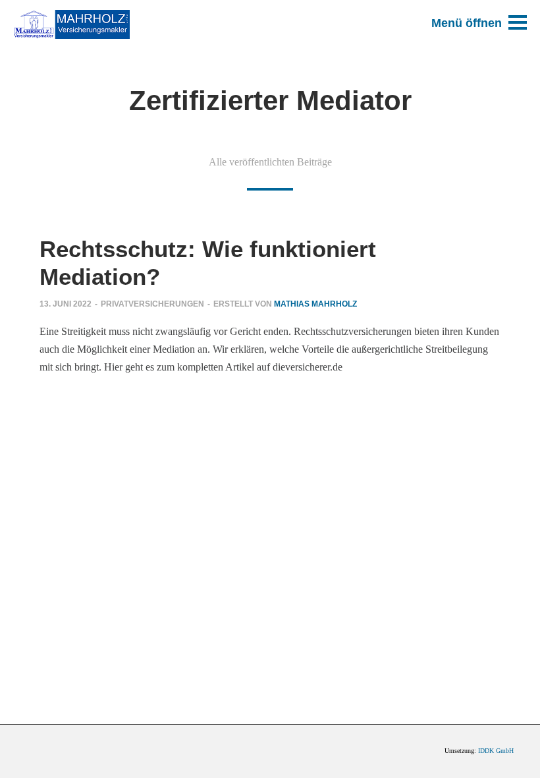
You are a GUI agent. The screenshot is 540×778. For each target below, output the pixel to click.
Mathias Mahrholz (315, 304)
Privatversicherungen (152, 304)
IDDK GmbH (496, 750)
